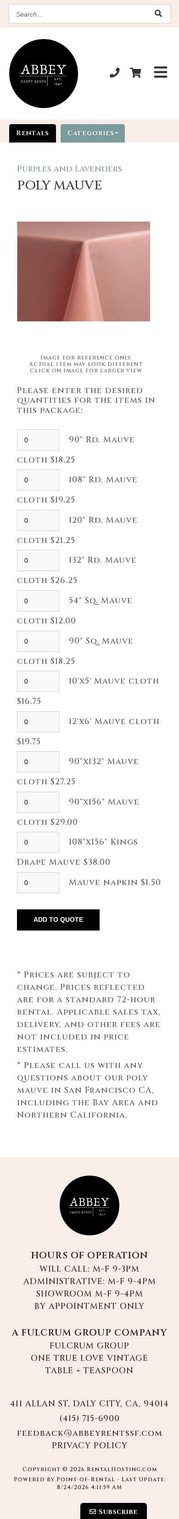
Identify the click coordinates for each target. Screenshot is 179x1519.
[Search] (158, 14)
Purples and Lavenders (69, 169)
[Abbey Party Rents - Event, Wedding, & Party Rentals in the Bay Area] (43, 73)
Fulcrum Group (89, 1346)
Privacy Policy (90, 1445)
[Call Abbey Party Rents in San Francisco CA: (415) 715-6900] (115, 73)
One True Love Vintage (89, 1358)
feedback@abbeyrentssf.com (89, 1433)
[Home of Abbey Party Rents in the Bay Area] (89, 1205)
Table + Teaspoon (89, 1370)
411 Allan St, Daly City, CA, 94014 (89, 1404)
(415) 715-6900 (89, 1418)
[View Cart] (136, 73)
